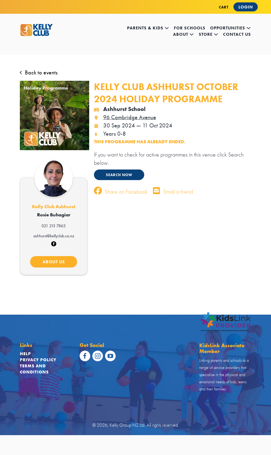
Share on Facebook (125, 191)
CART (223, 7)
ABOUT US (54, 262)
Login (245, 7)
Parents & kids (146, 28)
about (181, 34)
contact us (237, 34)
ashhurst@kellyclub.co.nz (53, 236)
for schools (189, 28)
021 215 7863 (54, 226)
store (206, 34)
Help (25, 353)
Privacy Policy (38, 360)
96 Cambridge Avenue (129, 117)
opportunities (228, 28)
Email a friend (177, 191)
